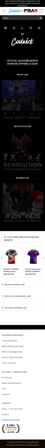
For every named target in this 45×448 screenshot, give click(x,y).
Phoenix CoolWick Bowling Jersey (11, 270)
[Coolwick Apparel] (23, 11)
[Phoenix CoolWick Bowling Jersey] (11, 256)
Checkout (6, 394)
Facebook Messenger (11, 420)
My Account (7, 377)
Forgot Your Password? (11, 383)
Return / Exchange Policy (12, 352)
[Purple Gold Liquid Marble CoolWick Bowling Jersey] (33, 256)
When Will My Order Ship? (13, 346)
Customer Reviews (9, 340)
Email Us (5, 414)
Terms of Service (8, 363)
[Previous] (1, 263)
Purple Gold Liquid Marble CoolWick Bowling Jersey (33, 270)
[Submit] (41, 18)
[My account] (4, 11)
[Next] (43, 263)
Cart (4, 388)
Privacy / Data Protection (12, 357)
